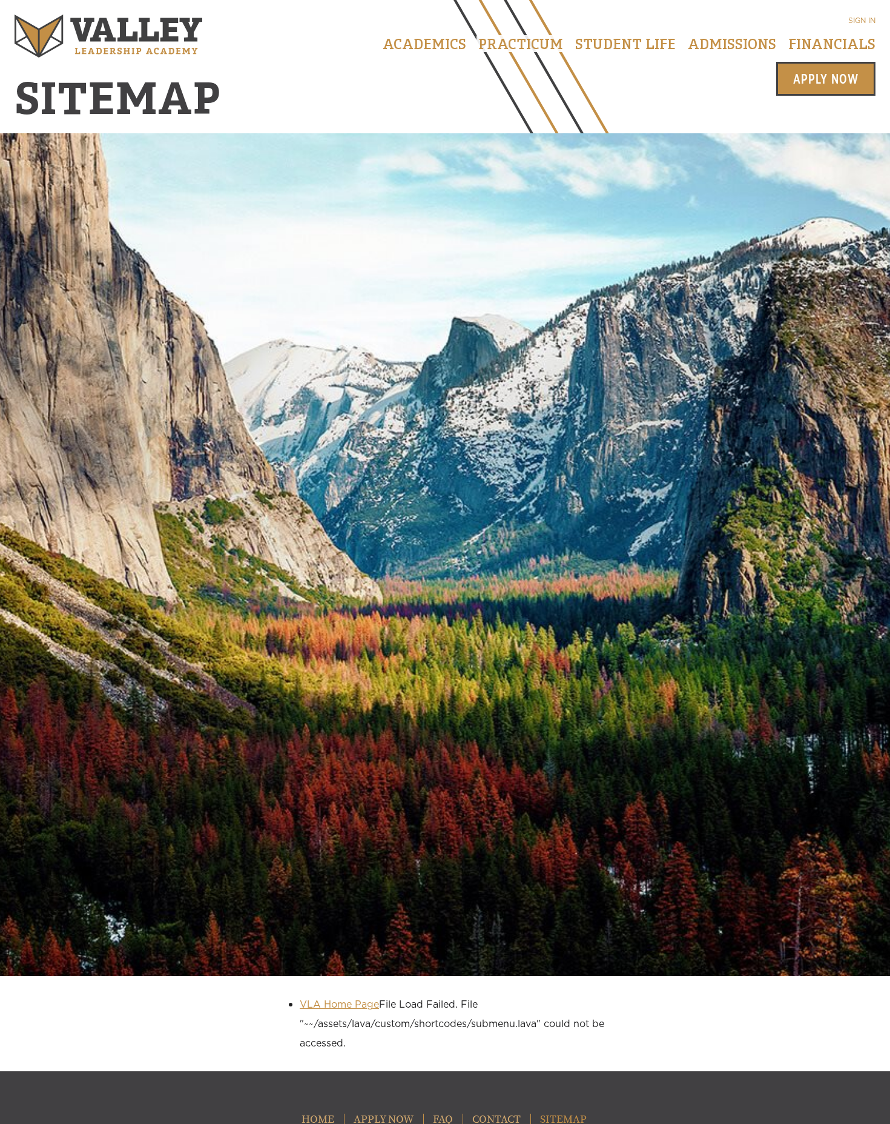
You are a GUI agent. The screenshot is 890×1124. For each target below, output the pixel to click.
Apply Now (826, 79)
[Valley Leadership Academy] (108, 36)
